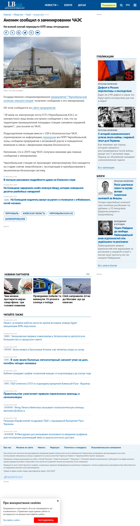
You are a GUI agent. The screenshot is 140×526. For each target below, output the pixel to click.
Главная (7, 14)
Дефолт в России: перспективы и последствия (115, 89)
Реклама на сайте (24, 447)
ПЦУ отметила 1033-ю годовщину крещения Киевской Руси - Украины (47, 383)
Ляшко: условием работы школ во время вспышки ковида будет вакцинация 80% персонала (40, 324)
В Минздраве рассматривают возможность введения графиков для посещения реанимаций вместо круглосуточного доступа (45, 435)
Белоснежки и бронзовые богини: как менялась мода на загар (44, 349)
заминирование (15, 219)
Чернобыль (12, 213)
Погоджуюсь (46, 520)
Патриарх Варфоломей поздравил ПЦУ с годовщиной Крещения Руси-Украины (44, 422)
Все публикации (106, 167)
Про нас (7, 447)
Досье (82, 5)
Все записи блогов (107, 265)
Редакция (54, 447)
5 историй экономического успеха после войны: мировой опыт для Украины (116, 137)
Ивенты (41, 447)
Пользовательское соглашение (106, 447)
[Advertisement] (47, 247)
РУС (128, 5)
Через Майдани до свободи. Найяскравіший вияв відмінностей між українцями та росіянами (115, 235)
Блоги (68, 5)
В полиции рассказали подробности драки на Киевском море (39, 180)
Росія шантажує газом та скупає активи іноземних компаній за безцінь (115, 191)
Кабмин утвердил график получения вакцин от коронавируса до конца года (47, 373)
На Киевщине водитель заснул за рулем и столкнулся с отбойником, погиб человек (47, 201)
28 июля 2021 (38, 14)
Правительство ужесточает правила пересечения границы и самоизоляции (42, 395)
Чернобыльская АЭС (61, 213)
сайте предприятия (43, 108)
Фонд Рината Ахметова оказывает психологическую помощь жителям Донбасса (44, 409)
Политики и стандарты (75, 447)
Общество (18, 14)
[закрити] (58, 501)
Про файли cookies (11, 520)
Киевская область (34, 213)
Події (28, 14)
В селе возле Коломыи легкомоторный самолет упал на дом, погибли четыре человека (46, 361)
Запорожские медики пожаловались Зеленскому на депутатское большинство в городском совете (44, 337)
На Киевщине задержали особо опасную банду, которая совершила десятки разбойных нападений (43, 189)
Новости (50, 5)
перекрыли (49, 137)
